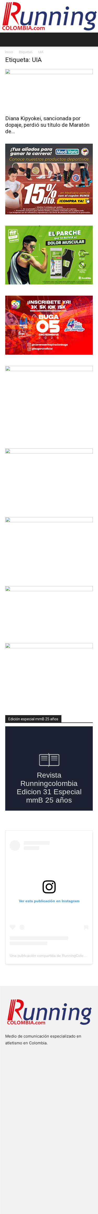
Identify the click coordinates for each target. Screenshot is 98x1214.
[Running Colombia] (49, 16)
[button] (9, 40)
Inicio (9, 52)
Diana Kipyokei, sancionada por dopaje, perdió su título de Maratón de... (47, 125)
